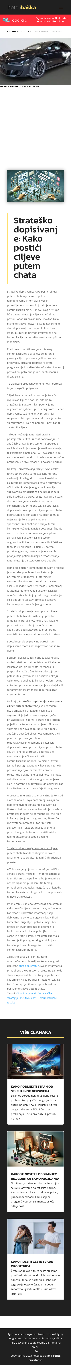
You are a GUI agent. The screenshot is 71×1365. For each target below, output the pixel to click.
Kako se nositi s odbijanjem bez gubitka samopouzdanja (35, 1176)
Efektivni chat (28, 998)
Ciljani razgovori (26, 993)
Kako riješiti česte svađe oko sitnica (32, 1264)
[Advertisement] (35, 125)
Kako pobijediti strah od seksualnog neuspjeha (32, 1089)
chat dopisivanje (29, 966)
